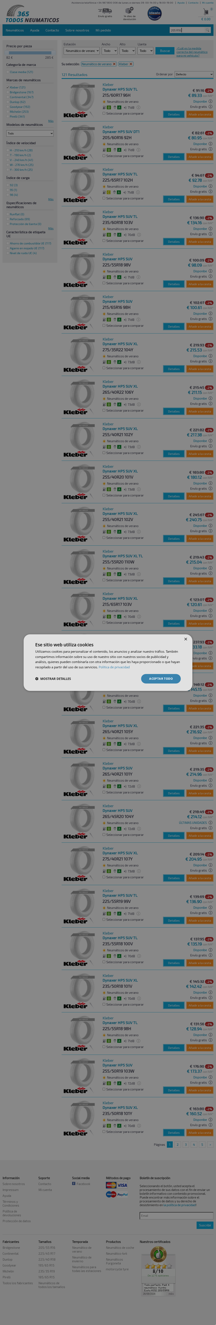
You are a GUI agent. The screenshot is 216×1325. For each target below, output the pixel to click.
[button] (53, 678)
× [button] (185, 639)
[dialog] (108, 662)
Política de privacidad (114, 667)
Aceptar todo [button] (161, 679)
